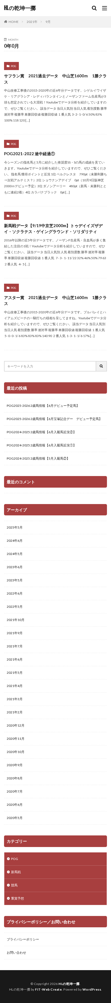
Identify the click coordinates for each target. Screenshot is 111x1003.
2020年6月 (15, 805)
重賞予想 (17, 898)
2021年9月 (15, 633)
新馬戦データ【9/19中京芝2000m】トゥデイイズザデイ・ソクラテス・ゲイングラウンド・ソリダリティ (53, 228)
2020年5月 (15, 818)
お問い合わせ (16, 952)
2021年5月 (15, 673)
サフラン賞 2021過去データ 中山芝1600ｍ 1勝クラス (55, 78)
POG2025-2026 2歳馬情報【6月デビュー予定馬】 (43, 406)
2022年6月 (15, 593)
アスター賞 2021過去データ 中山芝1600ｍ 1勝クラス (55, 300)
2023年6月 (15, 567)
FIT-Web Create (48, 989)
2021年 (32, 22)
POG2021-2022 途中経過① (29, 153)
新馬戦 (16, 872)
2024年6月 (15, 541)
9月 (48, 22)
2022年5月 (15, 607)
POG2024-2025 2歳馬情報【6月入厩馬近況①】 (41, 445)
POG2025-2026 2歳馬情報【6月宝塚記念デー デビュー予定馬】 (54, 419)
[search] (101, 366)
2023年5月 (15, 580)
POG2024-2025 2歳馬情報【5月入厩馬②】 (38, 458)
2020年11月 (16, 739)
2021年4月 (15, 686)
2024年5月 (15, 554)
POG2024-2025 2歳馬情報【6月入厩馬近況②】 (41, 432)
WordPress (91, 989)
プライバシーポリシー (23, 939)
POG (13, 66)
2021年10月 (16, 620)
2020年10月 (16, 752)
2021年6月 (15, 659)
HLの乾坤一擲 (20, 8)
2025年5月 (15, 527)
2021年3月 (15, 699)
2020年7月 (15, 791)
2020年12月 (16, 725)
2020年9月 (15, 765)
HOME (14, 22)
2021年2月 (15, 712)
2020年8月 (15, 778)
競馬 (14, 885)
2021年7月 (15, 646)
